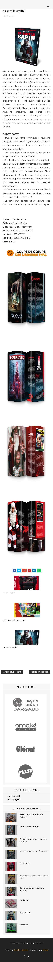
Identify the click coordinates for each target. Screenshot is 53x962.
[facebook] (24, 956)
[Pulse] (26, 771)
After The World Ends (29, 826)
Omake (10, 16)
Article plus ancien (40, 672)
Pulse (45, 950)
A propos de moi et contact (26, 943)
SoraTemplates (21, 950)
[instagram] (28, 956)
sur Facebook (13, 796)
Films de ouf (8, 593)
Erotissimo (24, 900)
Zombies (24, 925)
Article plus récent (12, 672)
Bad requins (25, 912)
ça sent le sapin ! (10, 647)
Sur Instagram (14, 799)
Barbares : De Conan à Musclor (34, 851)
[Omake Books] (26, 727)
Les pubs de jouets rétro (14, 620)
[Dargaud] (26, 705)
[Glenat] (26, 749)
